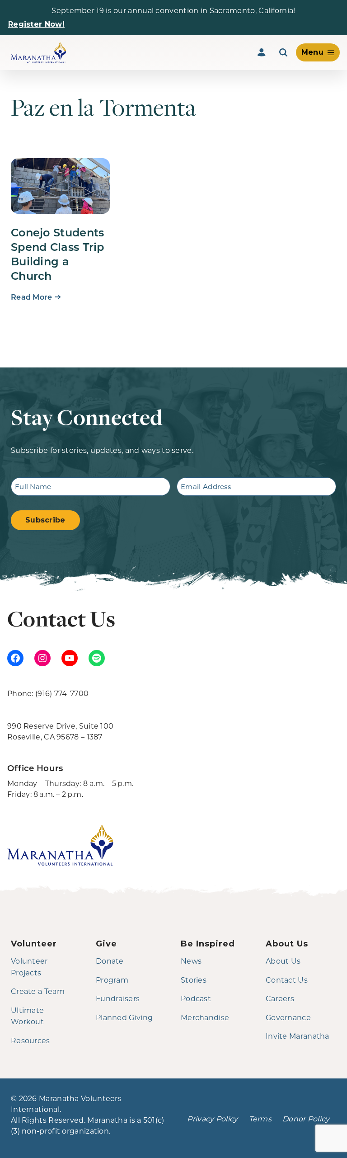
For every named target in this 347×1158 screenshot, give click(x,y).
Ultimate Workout (27, 1015)
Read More (31, 296)
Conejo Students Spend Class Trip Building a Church (57, 253)
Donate (110, 960)
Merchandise (205, 1017)
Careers (280, 998)
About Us (283, 960)
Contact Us (287, 979)
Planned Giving (124, 1017)
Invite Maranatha (297, 1035)
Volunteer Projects (29, 966)
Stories (193, 979)
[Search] (283, 52)
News (191, 960)
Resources (30, 1040)
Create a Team (38, 991)
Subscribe (45, 520)
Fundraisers (118, 998)
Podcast (196, 998)
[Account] (262, 52)
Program (112, 979)
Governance (288, 1017)
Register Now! (36, 24)
